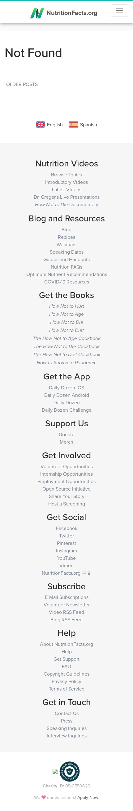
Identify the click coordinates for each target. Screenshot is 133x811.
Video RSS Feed (66, 612)
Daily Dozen (67, 402)
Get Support (66, 658)
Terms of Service (66, 688)
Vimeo (66, 565)
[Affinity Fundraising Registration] (69, 771)
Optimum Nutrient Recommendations (66, 274)
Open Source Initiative (66, 488)
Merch (66, 441)
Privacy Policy (66, 681)
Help (67, 651)
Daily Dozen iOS (66, 387)
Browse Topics (66, 174)
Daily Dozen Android (66, 395)
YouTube (66, 558)
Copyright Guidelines (66, 673)
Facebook (66, 528)
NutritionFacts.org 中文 (67, 572)
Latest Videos (66, 189)
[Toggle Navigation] (119, 10)
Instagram (66, 550)
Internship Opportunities (66, 473)
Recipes (66, 236)
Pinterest (66, 543)
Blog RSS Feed (66, 619)
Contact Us (67, 713)
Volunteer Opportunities (67, 466)
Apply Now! (88, 797)
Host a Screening (66, 503)
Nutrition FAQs (66, 266)
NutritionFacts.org (71, 12)
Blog (66, 229)
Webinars (66, 244)
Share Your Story (66, 496)
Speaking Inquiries (67, 728)
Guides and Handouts (66, 259)
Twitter (66, 535)
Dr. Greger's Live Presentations (67, 196)
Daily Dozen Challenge (67, 409)
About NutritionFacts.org (66, 644)
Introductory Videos (66, 182)
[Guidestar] (55, 771)
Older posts (22, 84)
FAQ (66, 666)
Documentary (66, 204)
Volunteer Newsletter (67, 604)
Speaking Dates (67, 251)
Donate (67, 434)
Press (66, 720)
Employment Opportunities (66, 481)
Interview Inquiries (67, 735)
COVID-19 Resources (66, 281)
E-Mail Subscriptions (66, 597)
